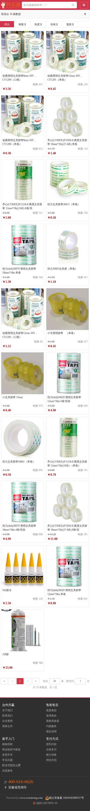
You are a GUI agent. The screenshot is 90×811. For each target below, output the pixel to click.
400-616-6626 (20, 781)
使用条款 (51, 715)
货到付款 (51, 744)
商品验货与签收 (11, 749)
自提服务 (7, 770)
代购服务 (51, 726)
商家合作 (7, 726)
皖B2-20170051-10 (46, 803)
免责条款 (51, 710)
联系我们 (7, 715)
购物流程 (7, 744)
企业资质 (7, 720)
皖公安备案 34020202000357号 (66, 797)
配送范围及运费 (11, 765)
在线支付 (51, 749)
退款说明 (51, 731)
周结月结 (51, 760)
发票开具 (7, 754)
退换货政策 (52, 720)
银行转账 (51, 754)
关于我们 (7, 710)
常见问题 (7, 760)
